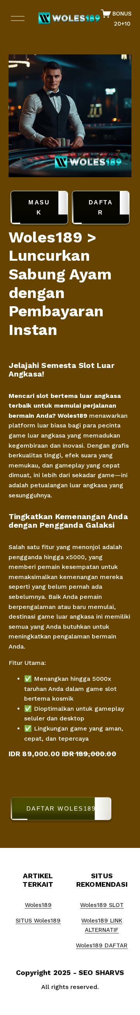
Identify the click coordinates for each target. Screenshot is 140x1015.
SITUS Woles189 (38, 920)
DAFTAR (101, 207)
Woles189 (72, 415)
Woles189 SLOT (102, 905)
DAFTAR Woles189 (61, 808)
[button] (70, 810)
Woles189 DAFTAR (102, 945)
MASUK (39, 207)
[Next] (120, 116)
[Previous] (20, 116)
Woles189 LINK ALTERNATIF (101, 925)
